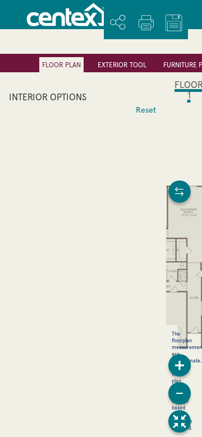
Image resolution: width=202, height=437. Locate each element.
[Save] (174, 23)
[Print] (145, 22)
